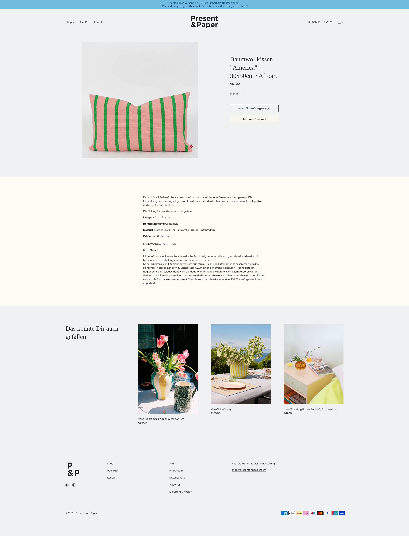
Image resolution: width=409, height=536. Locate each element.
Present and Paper (86, 513)
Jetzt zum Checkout (254, 119)
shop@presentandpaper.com (249, 469)
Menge (234, 93)
